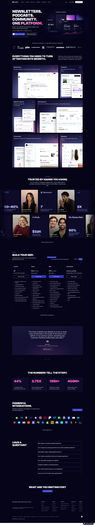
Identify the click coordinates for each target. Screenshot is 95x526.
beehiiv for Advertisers (45, 507)
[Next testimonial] (49, 359)
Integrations (54, 510)
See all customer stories (46, 242)
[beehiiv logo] (82, 516)
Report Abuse (52, 516)
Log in (66, 2)
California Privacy (27, 516)
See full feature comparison (47, 315)
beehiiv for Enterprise (45, 508)
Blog (72, 503)
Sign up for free (79, 2)
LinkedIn (80, 510)
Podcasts (54, 505)
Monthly (75, 259)
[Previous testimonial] (46, 359)
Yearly (80, 259)
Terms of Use (14, 516)
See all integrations (47, 429)
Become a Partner (44, 510)
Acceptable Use (34, 516)
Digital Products (55, 507)
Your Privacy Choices (41, 516)
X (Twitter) (81, 508)
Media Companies (64, 507)
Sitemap (57, 516)
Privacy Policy (24, 507)
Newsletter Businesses (65, 505)
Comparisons (74, 508)
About (42, 503)
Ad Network (44, 2)
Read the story (46, 349)
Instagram (81, 507)
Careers (42, 505)
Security (47, 516)
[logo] (15, 2)
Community (54, 508)
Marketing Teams (64, 508)
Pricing (49, 2)
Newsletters (54, 503)
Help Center (74, 505)
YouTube (80, 503)
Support (73, 507)
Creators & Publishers (65, 503)
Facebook (80, 505)
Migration (73, 510)
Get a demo (71, 2)
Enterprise (38, 2)
